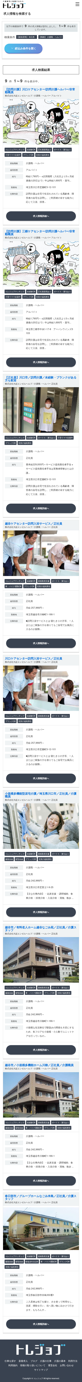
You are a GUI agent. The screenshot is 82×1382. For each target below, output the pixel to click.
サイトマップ (41, 1369)
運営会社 (52, 1365)
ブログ (34, 1360)
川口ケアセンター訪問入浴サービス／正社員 (33, 658)
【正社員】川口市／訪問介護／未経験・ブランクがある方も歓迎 (40, 378)
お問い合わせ (67, 1365)
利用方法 (72, 1360)
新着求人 (23, 1360)
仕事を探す (10, 1360)
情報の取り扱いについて (32, 1365)
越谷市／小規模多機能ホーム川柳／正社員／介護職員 (39, 1065)
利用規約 (13, 1365)
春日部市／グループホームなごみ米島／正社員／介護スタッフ (40, 1197)
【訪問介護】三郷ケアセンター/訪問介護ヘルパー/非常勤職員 (40, 232)
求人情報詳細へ (41, 216)
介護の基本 (60, 1360)
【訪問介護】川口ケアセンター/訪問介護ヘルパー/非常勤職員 (40, 90)
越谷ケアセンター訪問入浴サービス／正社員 (33, 523)
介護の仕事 (45, 1360)
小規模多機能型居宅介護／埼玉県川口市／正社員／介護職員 (40, 794)
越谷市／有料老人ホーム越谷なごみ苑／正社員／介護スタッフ (40, 928)
